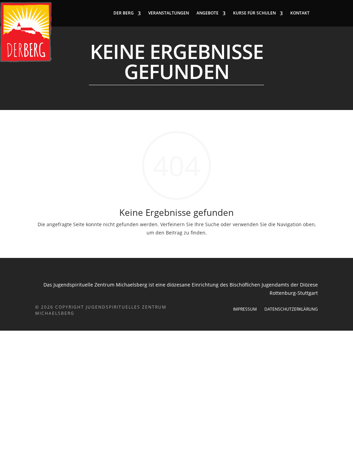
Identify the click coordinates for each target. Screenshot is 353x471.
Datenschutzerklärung (291, 309)
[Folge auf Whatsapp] (347, 13)
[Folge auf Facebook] (319, 13)
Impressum (245, 309)
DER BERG (123, 13)
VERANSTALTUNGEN (168, 13)
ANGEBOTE (207, 13)
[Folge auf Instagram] (333, 13)
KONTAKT (300, 13)
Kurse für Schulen (254, 13)
